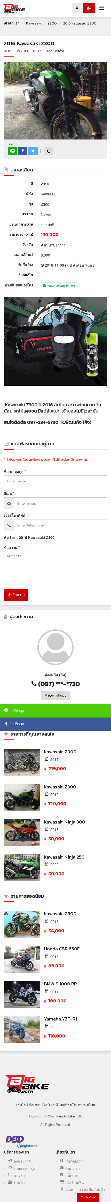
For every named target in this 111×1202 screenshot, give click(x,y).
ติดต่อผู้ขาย (88, 1197)
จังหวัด (27, 245)
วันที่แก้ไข (26, 275)
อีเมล (8, 493)
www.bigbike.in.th (69, 1116)
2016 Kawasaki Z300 (29, 43)
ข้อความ (11, 547)
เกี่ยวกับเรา (74, 1161)
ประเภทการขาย (21, 224)
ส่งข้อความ (16, 595)
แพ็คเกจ (71, 1175)
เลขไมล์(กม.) (23, 255)
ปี (32, 183)
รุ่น (31, 204)
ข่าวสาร (20, 1175)
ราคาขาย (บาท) (21, 234)
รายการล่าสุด (24, 1168)
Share (11, 144)
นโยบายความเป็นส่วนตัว (85, 1189)
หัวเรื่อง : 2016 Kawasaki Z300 (29, 537)
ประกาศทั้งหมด (57, 696)
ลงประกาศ (22, 1161)
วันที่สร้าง (25, 265)
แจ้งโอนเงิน (74, 1182)
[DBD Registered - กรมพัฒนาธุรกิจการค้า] (21, 1141)
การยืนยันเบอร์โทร (19, 285)
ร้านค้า (19, 1182)
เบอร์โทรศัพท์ (14, 515)
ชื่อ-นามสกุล (14, 471)
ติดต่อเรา (72, 1168)
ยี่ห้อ (29, 193)
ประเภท (27, 214)
